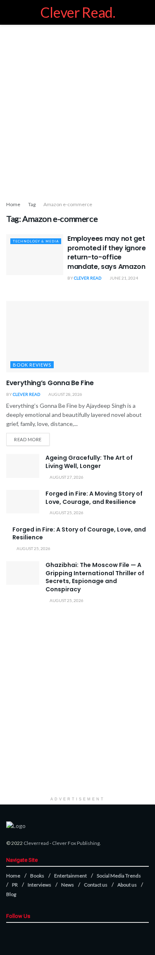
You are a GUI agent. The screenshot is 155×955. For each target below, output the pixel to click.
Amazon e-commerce (67, 204)
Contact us (95, 885)
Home (13, 204)
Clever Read (87, 277)
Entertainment (70, 876)
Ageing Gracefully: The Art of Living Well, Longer (89, 462)
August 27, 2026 (66, 477)
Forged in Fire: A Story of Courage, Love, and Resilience (79, 533)
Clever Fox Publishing (76, 843)
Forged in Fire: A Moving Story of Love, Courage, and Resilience (94, 497)
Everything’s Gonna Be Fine (50, 383)
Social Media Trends (119, 876)
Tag (32, 204)
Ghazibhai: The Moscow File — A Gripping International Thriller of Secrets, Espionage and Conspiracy (94, 577)
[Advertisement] (77, 110)
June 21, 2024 (123, 277)
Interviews (39, 885)
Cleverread (36, 843)
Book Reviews (32, 364)
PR (15, 885)
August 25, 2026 (66, 512)
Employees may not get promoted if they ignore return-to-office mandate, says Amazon (106, 252)
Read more (28, 439)
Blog (11, 894)
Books (37, 876)
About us (127, 885)
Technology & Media (36, 241)
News (67, 885)
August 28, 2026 (65, 394)
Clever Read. (77, 12)
